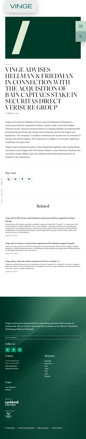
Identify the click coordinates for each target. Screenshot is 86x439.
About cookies (43, 428)
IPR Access (8, 389)
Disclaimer (11, 428)
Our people (48, 360)
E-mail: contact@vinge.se (12, 360)
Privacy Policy (57, 428)
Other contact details (11, 366)
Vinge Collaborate (10, 387)
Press (46, 371)
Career (46, 368)
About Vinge (48, 363)
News (46, 366)
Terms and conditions (26, 428)
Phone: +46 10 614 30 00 (12, 363)
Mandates (2, 192)
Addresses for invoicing (11, 368)
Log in (46, 373)
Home (2, 201)
